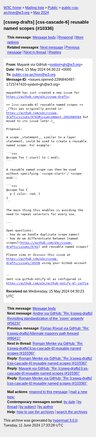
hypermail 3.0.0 (65, 420)
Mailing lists (34, 8)
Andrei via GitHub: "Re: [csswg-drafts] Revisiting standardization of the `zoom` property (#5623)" (49, 318)
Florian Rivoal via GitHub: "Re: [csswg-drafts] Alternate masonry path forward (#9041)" (48, 333)
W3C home (12, 8)
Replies (55, 52)
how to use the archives (35, 412)
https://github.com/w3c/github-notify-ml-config (47, 283)
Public (53, 8)
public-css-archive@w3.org (33, 74)
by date (69, 402)
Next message (51, 47)
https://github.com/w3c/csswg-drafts (37, 96)
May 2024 (41, 12)
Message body (44, 37)
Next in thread (35, 52)
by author (45, 407)
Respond (65, 37)
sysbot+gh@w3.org (65, 64)
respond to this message (48, 392)
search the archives (71, 412)
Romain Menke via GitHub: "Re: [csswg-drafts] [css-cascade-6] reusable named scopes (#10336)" (45, 348)
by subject (28, 407)
